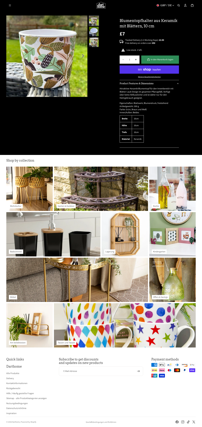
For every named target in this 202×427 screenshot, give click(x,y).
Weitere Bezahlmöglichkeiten (149, 77)
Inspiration (11, 413)
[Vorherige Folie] (9, 56)
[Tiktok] (188, 422)
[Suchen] (178, 5)
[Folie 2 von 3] (94, 31)
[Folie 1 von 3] (94, 20)
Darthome (16, 422)
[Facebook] (177, 422)
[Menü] (10, 5)
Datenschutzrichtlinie (16, 408)
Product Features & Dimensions (137, 83)
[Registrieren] (138, 371)
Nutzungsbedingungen (17, 403)
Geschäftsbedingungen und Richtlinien (101, 422)
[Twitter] (194, 422)
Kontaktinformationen (16, 383)
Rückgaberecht (13, 388)
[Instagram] (183, 422)
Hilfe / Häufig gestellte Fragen (20, 393)
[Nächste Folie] (83, 56)
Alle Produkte (12, 373)
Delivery (10, 378)
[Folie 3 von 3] (94, 42)
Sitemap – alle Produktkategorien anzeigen (26, 398)
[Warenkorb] (192, 5)
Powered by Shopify (28, 422)
